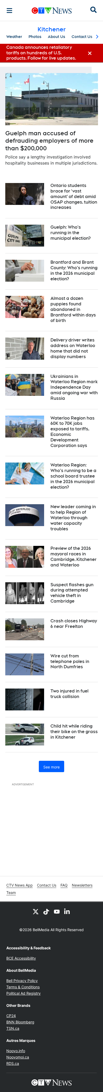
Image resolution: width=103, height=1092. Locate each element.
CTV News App (19, 885)
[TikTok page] (46, 911)
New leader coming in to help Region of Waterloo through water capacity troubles (73, 517)
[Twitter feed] (35, 911)
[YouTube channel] (57, 911)
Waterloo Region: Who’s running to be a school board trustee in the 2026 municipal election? (73, 476)
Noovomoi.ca (17, 1057)
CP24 (11, 1015)
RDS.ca (12, 1063)
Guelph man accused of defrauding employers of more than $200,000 (49, 141)
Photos (35, 37)
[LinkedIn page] (67, 911)
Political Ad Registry (23, 993)
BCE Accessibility (21, 958)
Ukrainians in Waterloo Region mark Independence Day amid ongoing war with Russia (74, 387)
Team (11, 892)
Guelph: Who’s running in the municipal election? (70, 233)
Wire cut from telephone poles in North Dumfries (69, 661)
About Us (56, 37)
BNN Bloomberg (20, 1022)
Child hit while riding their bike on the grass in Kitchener (74, 732)
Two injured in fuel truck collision (69, 694)
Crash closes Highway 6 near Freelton (73, 623)
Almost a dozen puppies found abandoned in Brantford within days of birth (73, 309)
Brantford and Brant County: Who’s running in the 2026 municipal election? (73, 270)
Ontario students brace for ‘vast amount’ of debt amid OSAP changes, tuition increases (73, 196)
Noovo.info (15, 1050)
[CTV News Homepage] (52, 10)
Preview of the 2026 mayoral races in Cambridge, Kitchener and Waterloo (73, 556)
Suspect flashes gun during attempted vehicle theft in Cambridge (71, 593)
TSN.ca (12, 1028)
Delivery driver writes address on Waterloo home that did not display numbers (72, 348)
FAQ (64, 885)
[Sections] (9, 10)
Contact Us (82, 37)
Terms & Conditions (23, 987)
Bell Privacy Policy (22, 980)
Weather (14, 37)
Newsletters (82, 885)
